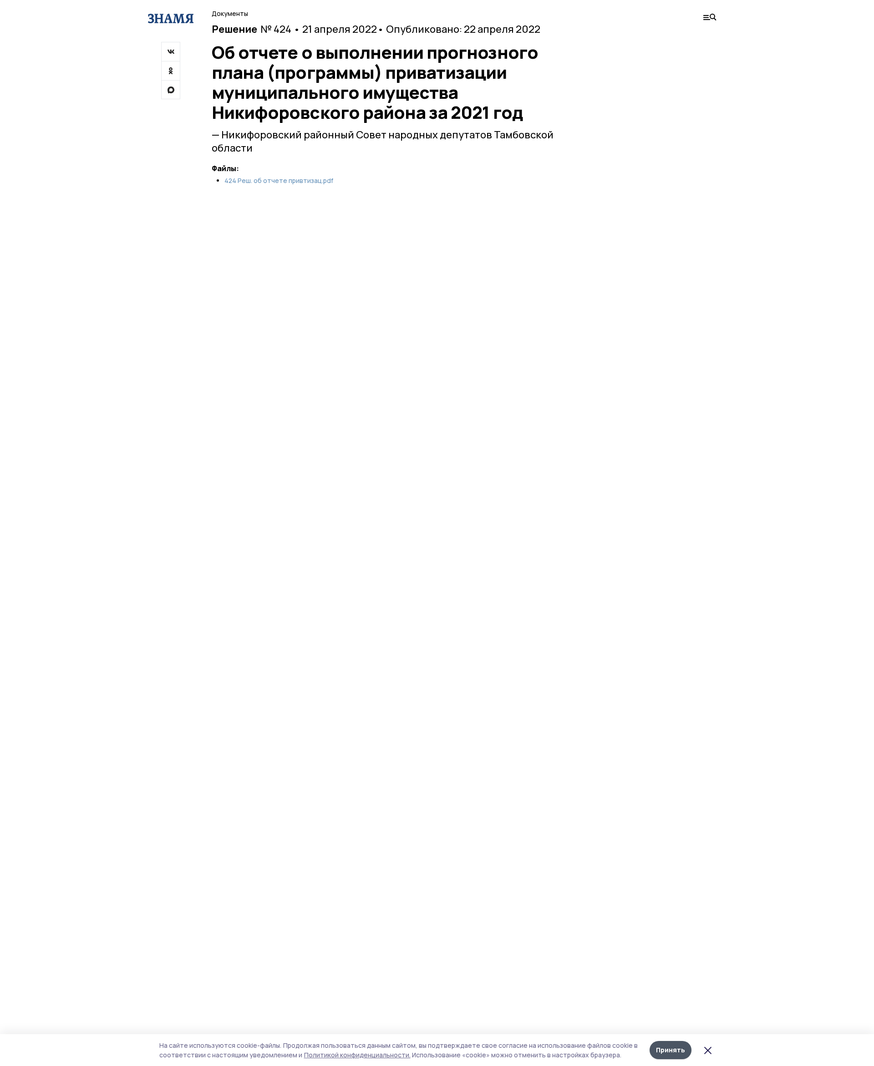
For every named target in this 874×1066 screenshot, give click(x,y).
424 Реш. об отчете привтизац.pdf (278, 181)
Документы (230, 13)
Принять (670, 1050)
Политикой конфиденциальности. (357, 1055)
